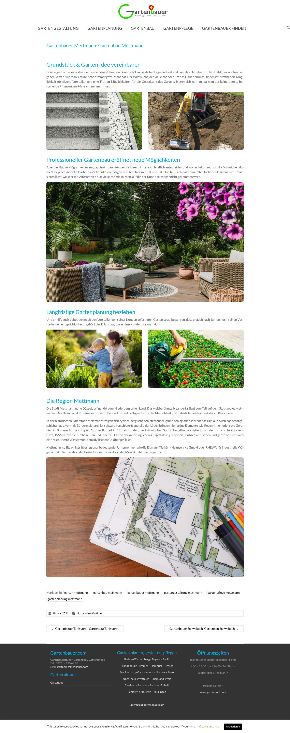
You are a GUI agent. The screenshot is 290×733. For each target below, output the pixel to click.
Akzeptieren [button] (233, 726)
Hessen (169, 665)
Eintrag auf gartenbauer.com (147, 704)
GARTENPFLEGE (178, 28)
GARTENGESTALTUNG (58, 28)
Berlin (166, 659)
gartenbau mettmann (107, 592)
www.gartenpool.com (213, 692)
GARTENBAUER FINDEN (224, 28)
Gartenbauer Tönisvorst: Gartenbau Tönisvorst (85, 628)
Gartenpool (57, 682)
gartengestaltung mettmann (183, 592)
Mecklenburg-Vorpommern (136, 672)
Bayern (156, 659)
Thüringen (159, 691)
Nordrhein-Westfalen (90, 613)
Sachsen (143, 685)
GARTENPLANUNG (104, 28)
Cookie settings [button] (209, 726)
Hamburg (156, 665)
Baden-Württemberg (137, 659)
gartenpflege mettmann (224, 592)
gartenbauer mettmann (143, 592)
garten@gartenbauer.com (72, 666)
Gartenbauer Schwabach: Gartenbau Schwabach (204, 628)
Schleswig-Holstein (139, 691)
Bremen (144, 665)
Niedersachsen (165, 672)
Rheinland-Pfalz (161, 678)
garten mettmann (76, 592)
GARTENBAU (143, 28)
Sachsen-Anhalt (159, 685)
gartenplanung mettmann (65, 599)
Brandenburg (129, 665)
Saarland (130, 685)
